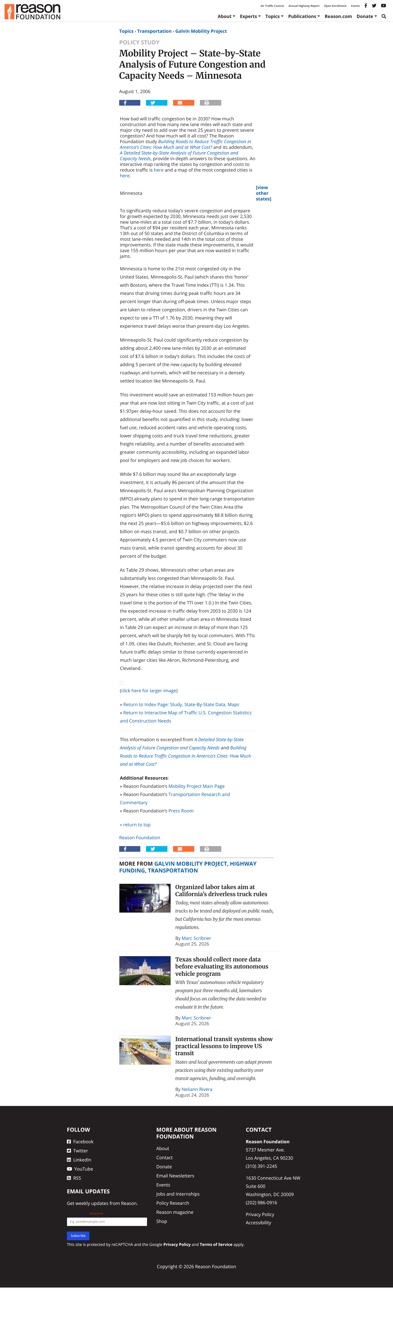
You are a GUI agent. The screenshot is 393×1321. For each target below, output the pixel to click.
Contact (164, 1157)
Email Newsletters (175, 1176)
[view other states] (263, 193)
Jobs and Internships (177, 1194)
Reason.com (338, 16)
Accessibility (258, 1223)
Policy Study (139, 42)
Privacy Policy (260, 1214)
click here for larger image (148, 690)
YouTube (83, 1169)
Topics (272, 16)
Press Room (181, 811)
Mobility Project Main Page (197, 786)
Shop (161, 1221)
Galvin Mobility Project (201, 31)
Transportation (154, 31)
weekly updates (92, 1203)
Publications (302, 16)
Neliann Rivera (197, 1089)
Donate (365, 16)
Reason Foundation (139, 837)
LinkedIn (82, 1160)
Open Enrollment (335, 6)
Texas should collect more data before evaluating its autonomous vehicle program (222, 966)
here (159, 170)
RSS (77, 1178)
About (225, 16)
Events (355, 6)
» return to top (135, 825)
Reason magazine (174, 1212)
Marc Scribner (196, 938)
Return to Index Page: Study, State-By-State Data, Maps (181, 704)
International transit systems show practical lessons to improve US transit (224, 1046)
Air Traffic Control (272, 6)
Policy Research (172, 1203)
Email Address (85, 1213)
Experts (248, 16)
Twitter (80, 1151)
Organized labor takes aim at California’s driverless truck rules (221, 890)
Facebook (83, 1141)
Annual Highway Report (303, 6)
